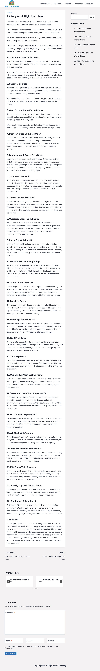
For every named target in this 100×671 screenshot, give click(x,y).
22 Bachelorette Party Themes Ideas (17, 556)
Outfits (10, 13)
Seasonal (79, 4)
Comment (10, 613)
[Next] (61, 581)
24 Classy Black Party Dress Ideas (53, 556)
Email (29, 641)
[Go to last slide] (8, 581)
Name (8, 641)
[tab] (34, 588)
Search (74, 14)
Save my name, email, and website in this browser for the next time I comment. (32, 647)
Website (51, 641)
